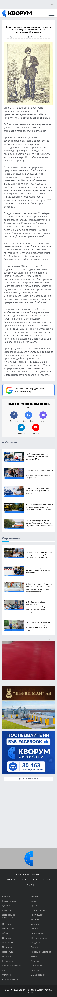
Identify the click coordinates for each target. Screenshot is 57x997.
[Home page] (17, 13)
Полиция (35, 947)
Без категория (9, 901)
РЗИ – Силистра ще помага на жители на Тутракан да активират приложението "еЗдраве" (38, 626)
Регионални (8, 961)
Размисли (35, 956)
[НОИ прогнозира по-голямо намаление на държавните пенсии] (14, 491)
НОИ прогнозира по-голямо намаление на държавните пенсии (38, 490)
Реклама (45, 880)
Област (5, 933)
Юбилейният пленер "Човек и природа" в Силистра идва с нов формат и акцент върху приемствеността (39, 587)
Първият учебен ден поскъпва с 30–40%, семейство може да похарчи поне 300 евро (39, 570)
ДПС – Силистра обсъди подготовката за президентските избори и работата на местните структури (37, 607)
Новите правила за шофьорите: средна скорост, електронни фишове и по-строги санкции (39, 506)
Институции (37, 914)
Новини (34, 928)
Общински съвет (39, 938)
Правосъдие (8, 951)
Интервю (35, 919)
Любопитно (8, 928)
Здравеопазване (39, 910)
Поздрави (35, 942)
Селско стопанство (11, 965)
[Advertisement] (28, 816)
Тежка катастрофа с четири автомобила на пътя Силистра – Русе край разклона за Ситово (39, 523)
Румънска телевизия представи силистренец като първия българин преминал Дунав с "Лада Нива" (39, 474)
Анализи (35, 896)
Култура (35, 924)
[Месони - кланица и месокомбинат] (28, 679)
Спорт (5, 970)
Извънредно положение (8, 916)
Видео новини (38, 974)
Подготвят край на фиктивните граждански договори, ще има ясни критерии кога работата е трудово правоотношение (39, 553)
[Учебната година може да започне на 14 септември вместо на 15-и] (14, 457)
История (34, 37)
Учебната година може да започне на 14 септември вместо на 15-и (37, 456)
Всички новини (10, 979)
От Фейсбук (8, 942)
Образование (37, 933)
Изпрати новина (29, 779)
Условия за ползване (28, 875)
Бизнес (34, 901)
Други (34, 905)
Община (6, 938)
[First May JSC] (28, 708)
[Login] (52, 4)
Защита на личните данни (22, 880)
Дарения (6, 905)
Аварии (6, 896)
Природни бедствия (41, 951)
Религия (35, 961)
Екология (6, 910)
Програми (7, 956)
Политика (7, 947)
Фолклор (6, 974)
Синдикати (36, 965)
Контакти (28, 885)
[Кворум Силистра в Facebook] (28, 752)
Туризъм (35, 970)
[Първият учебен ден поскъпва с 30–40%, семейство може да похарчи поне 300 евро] (14, 571)
